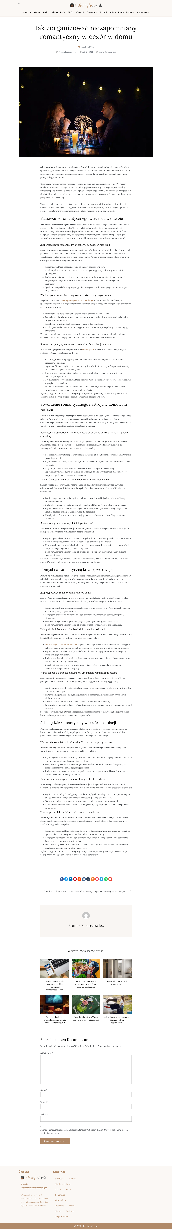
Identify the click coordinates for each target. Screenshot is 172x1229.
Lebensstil (87, 47)
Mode (70, 12)
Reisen (113, 12)
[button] (19, 3)
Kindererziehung (50, 12)
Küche (63, 12)
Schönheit (79, 12)
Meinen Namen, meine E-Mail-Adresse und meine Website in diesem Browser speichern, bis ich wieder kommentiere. (84, 1132)
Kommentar (46, 1053)
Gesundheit (92, 12)
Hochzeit (103, 12)
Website (44, 1114)
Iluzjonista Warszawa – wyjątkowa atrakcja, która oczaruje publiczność (86, 984)
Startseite (27, 12)
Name (43, 1090)
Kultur (121, 12)
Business (130, 12)
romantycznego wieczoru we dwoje (76, 300)
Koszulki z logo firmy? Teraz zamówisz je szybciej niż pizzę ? (86, 1020)
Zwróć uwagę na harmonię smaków (61, 644)
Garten (37, 12)
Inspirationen (143, 12)
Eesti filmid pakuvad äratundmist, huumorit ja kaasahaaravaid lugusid (55, 1020)
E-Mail (44, 1102)
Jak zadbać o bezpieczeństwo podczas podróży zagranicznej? (117, 1020)
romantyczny (88, 349)
